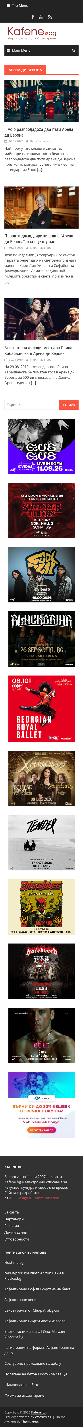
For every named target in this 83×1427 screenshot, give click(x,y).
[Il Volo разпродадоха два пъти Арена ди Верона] (41, 100)
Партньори (14, 1219)
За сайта (11, 1212)
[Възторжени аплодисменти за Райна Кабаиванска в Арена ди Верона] (41, 318)
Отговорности (16, 1239)
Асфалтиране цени (20, 1299)
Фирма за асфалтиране (24, 1395)
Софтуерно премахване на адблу (32, 1363)
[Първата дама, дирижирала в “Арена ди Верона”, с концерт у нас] (41, 207)
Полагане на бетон (20, 1374)
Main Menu (21, 50)
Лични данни (15, 1232)
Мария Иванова (40, 248)
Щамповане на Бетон (23, 1384)
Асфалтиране (15, 1320)
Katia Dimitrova (40, 141)
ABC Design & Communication (34, 1198)
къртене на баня (56, 1289)
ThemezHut (29, 1421)
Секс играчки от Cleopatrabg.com (33, 1310)
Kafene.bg (38, 1412)
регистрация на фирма (24, 1347)
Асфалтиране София (21, 1289)
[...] (39, 169)
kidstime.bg (14, 1262)
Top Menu (20, 5)
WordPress (43, 1417)
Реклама (11, 1225)
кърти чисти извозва (48, 1320)
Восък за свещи (53, 1374)
